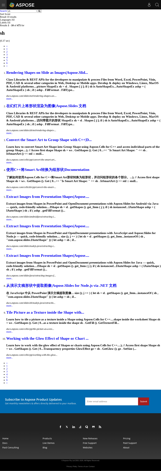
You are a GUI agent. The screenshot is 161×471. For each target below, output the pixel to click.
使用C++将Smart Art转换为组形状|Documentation (47, 170)
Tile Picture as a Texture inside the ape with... (45, 312)
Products (47, 438)
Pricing (126, 438)
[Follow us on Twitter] (68, 427)
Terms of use (83, 466)
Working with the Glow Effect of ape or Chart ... (47, 338)
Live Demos (49, 442)
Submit (143, 401)
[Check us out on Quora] (87, 427)
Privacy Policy (72, 466)
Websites (87, 447)
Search (3, 11)
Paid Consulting (10, 447)
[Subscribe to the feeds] (101, 427)
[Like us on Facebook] (61, 427)
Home (5, 438)
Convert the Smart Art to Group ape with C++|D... (49, 140)
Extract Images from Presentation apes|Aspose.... (47, 197)
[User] (149, 4)
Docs (4, 442)
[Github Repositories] (94, 427)
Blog (45, 447)
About (126, 447)
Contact (92, 466)
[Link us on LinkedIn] (74, 427)
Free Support (90, 442)
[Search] (157, 4)
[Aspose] (22, 5)
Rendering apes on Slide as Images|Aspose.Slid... (47, 73)
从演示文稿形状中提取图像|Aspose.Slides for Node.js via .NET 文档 (61, 285)
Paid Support (130, 442)
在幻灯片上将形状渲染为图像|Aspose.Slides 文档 (46, 106)
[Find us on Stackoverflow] (81, 427)
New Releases (90, 438)
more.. (9, 98)
